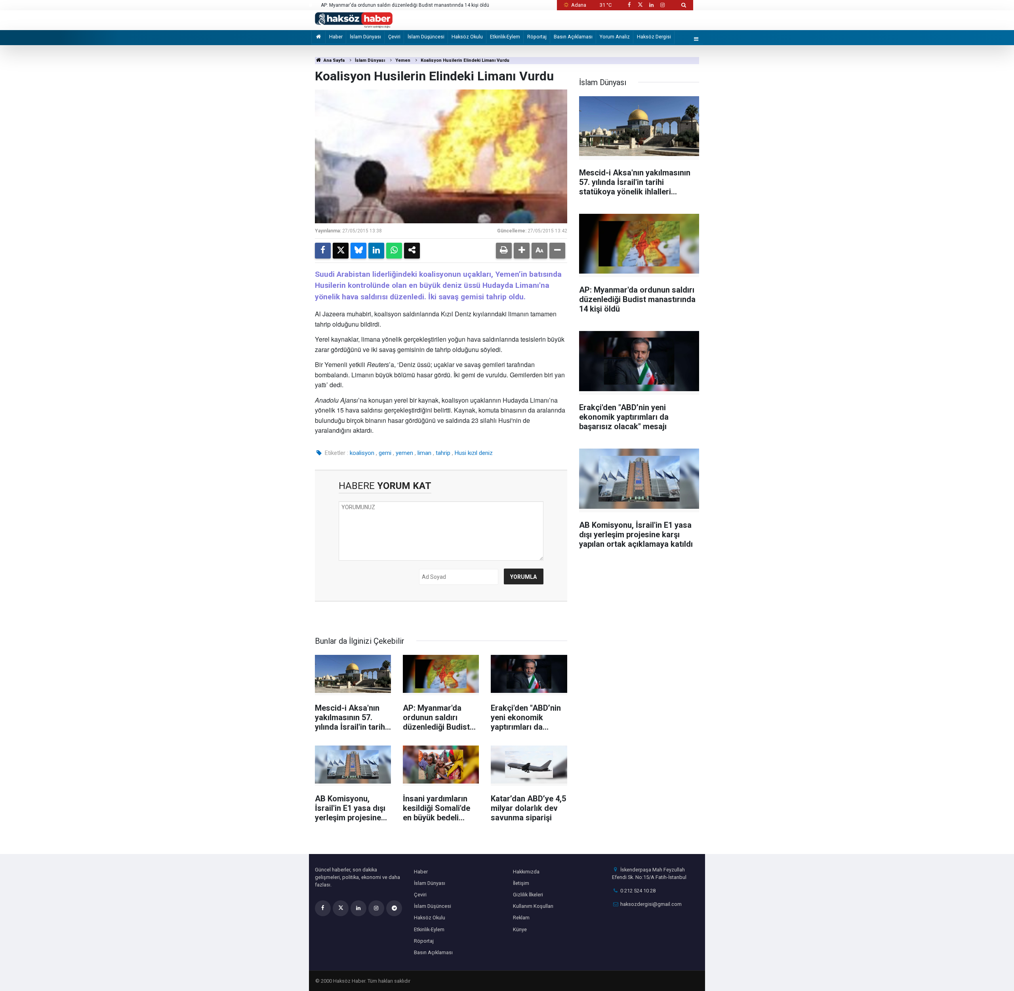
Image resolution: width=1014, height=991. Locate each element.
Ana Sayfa (333, 60)
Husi (460, 453)
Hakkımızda (526, 872)
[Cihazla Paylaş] (412, 251)
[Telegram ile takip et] (394, 908)
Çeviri (394, 37)
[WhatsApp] (394, 251)
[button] (522, 251)
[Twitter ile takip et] (640, 5)
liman (424, 453)
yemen (404, 453)
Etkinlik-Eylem (505, 37)
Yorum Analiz (615, 37)
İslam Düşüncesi (426, 37)
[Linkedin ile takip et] (651, 5)
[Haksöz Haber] (354, 19)
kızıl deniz (480, 453)
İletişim (521, 883)
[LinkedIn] (376, 251)
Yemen (402, 60)
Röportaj (537, 37)
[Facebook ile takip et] (629, 5)
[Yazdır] (504, 251)
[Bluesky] (358, 251)
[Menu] (696, 39)
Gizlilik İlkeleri (528, 895)
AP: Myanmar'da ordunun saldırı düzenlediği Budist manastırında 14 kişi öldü (405, 5)
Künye (520, 929)
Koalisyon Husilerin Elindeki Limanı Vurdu (465, 60)
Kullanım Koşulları (533, 906)
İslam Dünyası (365, 37)
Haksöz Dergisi (654, 37)
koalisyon (362, 453)
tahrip (443, 453)
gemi (385, 453)
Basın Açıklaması (573, 37)
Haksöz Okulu (467, 37)
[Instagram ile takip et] (662, 5)
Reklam (521, 918)
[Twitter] (341, 251)
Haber (336, 37)
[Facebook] (323, 251)
